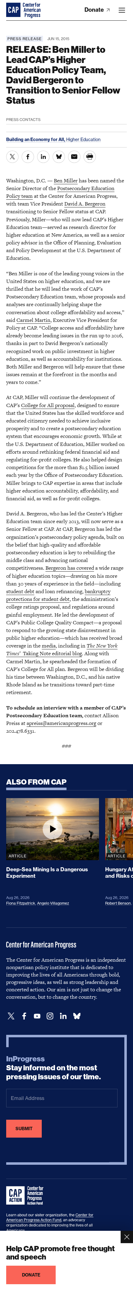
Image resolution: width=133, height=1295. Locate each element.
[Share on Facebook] (28, 157)
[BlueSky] (76, 1016)
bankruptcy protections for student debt (58, 595)
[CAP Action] (26, 1195)
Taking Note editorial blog (62, 649)
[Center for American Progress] (14, 10)
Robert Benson (118, 903)
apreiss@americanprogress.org (61, 723)
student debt (20, 591)
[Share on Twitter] (12, 157)
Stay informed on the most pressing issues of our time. (53, 1068)
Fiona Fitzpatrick (20, 903)
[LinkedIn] (63, 1016)
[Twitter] (11, 1016)
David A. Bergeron (84, 203)
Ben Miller (66, 180)
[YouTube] (37, 1016)
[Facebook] (24, 1016)
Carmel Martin (33, 320)
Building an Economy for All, (36, 139)
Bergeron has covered (69, 568)
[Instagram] (50, 1016)
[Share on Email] (74, 157)
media (49, 645)
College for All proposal (48, 405)
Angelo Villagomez (53, 903)
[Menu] (122, 10)
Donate (94, 9)
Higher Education (83, 139)
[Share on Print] (90, 157)
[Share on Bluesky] (59, 157)
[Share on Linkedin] (43, 157)
